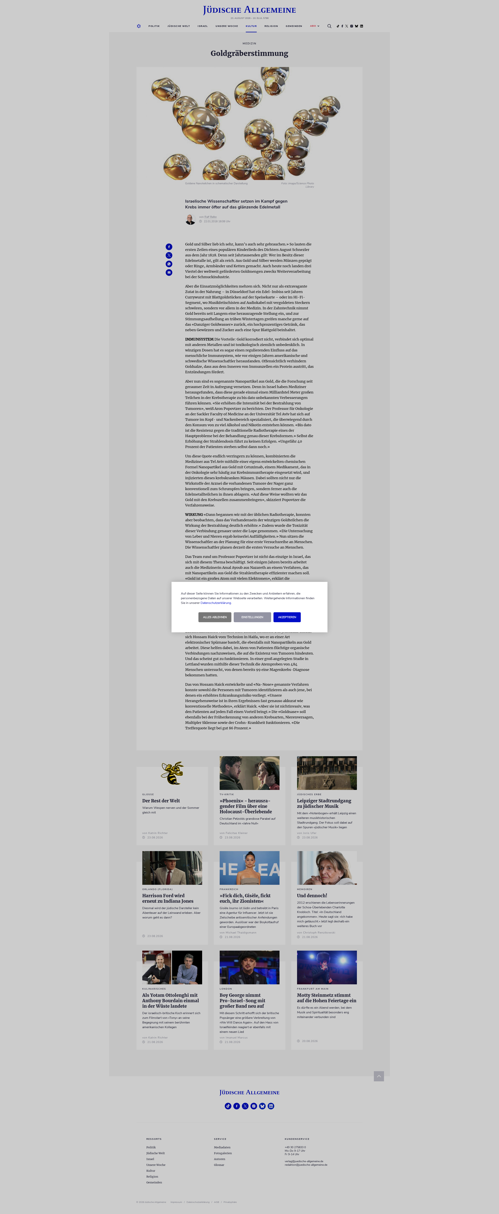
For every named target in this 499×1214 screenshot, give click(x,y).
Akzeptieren (287, 617)
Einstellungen (252, 617)
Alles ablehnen (215, 617)
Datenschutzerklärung (216, 603)
